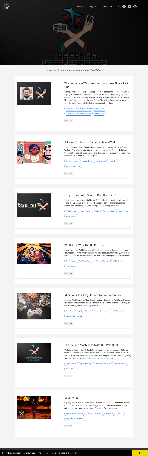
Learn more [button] (73, 453)
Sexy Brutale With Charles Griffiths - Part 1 (90, 195)
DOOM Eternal (70, 216)
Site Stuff (106, 6)
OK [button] (140, 453)
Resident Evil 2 (99, 113)
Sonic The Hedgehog (73, 311)
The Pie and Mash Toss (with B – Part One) (91, 345)
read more (68, 120)
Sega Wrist (71, 397)
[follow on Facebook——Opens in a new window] (124, 7)
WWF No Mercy (71, 266)
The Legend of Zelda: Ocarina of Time (78, 113)
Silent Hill (120, 414)
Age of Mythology (85, 364)
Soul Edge (106, 311)
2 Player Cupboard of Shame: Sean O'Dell (90, 142)
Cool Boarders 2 (118, 311)
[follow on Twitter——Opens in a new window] (130, 7)
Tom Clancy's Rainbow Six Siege (104, 211)
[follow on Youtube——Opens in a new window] (135, 7)
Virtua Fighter (108, 414)
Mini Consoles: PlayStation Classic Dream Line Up (95, 295)
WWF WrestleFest (84, 261)
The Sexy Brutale (71, 211)
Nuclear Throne (87, 161)
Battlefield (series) (120, 364)
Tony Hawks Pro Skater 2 (74, 316)
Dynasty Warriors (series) (74, 414)
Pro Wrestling (70, 261)
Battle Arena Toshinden (91, 311)
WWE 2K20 (116, 261)
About (79, 6)
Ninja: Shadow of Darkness (74, 419)
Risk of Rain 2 (100, 161)
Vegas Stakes (85, 211)
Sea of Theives (123, 211)
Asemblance (70, 108)
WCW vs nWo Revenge (101, 261)
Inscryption (81, 108)
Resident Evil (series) (93, 414)
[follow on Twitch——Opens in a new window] (141, 7)
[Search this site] (120, 7)
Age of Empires (71, 364)
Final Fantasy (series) (73, 166)
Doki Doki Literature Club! (97, 108)
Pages (92, 6)
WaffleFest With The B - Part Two (84, 245)
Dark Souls (112, 161)
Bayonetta (69, 369)
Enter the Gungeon (72, 161)
